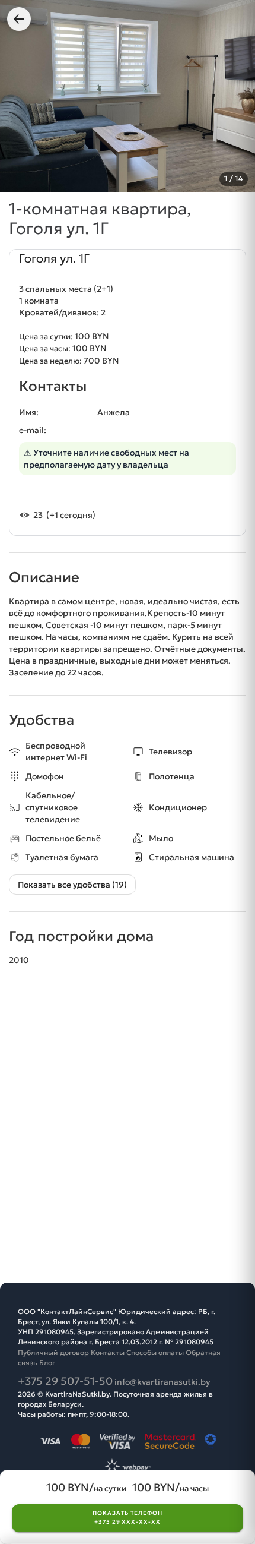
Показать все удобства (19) (72, 884)
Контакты (108, 1352)
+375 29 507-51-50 (65, 1381)
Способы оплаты (155, 1352)
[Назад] (19, 19)
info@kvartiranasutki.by (162, 1381)
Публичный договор (53, 1352)
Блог (47, 1362)
